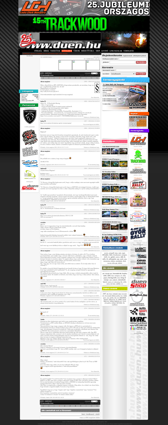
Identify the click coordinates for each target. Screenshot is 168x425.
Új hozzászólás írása (47, 75)
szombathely (119, 261)
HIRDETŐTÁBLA (87, 51)
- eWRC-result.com (115, 99)
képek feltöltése (63, 53)
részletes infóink (138, 146)
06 (145, 124)
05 (143, 124)
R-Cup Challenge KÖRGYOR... (112, 234)
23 (145, 120)
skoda (108, 284)
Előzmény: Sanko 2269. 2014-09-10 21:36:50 (52, 397)
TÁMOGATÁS (129, 51)
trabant (114, 303)
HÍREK (46, 51)
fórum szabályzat (92, 422)
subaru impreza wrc (116, 301)
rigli (118, 259)
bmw (110, 294)
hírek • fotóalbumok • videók (90, 414)
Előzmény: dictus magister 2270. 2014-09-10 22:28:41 (54, 340)
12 (143, 125)
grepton (105, 278)
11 (133, 119)
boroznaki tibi (117, 273)
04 (140, 124)
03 (138, 124)
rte (121, 282)
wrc (122, 284)
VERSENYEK (55, 51)
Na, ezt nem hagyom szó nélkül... (91, 124)
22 (143, 120)
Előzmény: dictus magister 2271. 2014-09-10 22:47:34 (54, 352)
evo (121, 275)
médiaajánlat (101, 422)
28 (140, 122)
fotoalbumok (26, 53)
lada (115, 298)
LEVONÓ (105, 51)
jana (108, 298)
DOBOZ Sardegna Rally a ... (111, 184)
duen (110, 255)
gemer (113, 257)
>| (96, 78)
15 (143, 119)
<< (48, 78)
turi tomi (112, 284)
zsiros (120, 263)
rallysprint (112, 259)
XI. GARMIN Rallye (89, 59)
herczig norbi (112, 278)
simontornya (106, 261)
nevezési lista (107, 94)
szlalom (113, 261)
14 (140, 119)
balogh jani (108, 273)
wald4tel (118, 284)
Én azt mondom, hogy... (94, 164)
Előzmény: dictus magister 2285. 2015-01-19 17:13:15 (54, 147)
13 (138, 119)
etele (105, 257)
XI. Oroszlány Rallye (109, 172)
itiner (118, 278)
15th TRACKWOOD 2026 (110, 146)
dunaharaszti (117, 255)
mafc (110, 280)
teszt (124, 261)
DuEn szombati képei (121, 180)
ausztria (106, 253)
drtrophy (105, 255)
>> (91, 78)
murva (109, 282)
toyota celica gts (112, 263)
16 (145, 119)
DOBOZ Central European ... (111, 159)
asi (103, 273)
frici (109, 257)
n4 (112, 282)
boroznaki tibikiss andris (112, 296)
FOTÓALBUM (67, 51)
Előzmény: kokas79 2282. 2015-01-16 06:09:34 (52, 201)
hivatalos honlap (108, 88)
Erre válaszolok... (95, 97)
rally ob (122, 257)
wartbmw (115, 304)
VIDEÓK (76, 51)
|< (43, 78)
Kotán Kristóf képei (122, 230)
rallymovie (112, 299)
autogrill (111, 253)
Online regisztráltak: (26, 100)
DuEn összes (123, 243)
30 (145, 122)
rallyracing (117, 282)
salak (125, 259)
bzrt (122, 296)
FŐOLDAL (38, 51)
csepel (123, 253)
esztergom (124, 255)
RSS (106, 422)
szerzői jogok (83, 422)
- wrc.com (113, 101)
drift (109, 276)
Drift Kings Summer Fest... (110, 209)
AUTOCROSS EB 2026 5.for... (112, 222)
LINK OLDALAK (116, 51)
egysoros (33, 53)
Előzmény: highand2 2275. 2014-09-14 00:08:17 (52, 279)
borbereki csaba (117, 294)
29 (143, 122)
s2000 (124, 282)
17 (130, 120)
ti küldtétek (39, 53)
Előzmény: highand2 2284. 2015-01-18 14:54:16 (52, 164)
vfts (124, 303)
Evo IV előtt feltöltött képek (50, 53)
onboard (106, 299)
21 (140, 120)
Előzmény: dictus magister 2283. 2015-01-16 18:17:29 (54, 175)
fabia (124, 275)
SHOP (98, 51)
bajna (116, 253)
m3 (118, 298)
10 (130, 119)
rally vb (105, 259)
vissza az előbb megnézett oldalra (90, 417)
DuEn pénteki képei (122, 155)
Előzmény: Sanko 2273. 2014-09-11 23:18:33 (52, 315)
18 (133, 120)
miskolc (118, 257)
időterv (105, 92)
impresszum (77, 422)
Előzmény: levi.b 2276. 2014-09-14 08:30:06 (52, 287)
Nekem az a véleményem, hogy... (92, 117)
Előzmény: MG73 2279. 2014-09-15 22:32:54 (52, 236)
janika (112, 298)
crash (119, 253)
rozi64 (121, 259)
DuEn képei (124, 167)
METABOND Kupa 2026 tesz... (112, 197)
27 (138, 122)
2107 (104, 294)
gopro (104, 298)
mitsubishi (123, 298)
